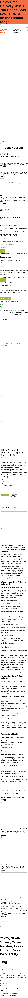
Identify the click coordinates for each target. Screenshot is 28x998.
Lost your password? (22, 253)
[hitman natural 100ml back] (14, 408)
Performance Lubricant (11, 311)
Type (2, 483)
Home (1, 310)
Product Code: (4, 502)
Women (2, 154)
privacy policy (5, 274)
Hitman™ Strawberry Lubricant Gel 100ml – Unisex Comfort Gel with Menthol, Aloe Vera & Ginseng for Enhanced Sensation (13, 867)
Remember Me (5, 253)
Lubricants (5, 310)
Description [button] (5, 506)
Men (5, 154)
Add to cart (5, 495)
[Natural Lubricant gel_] (14, 434)
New (8, 154)
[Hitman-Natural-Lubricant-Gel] (14, 382)
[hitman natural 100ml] (14, 356)
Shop (1, 970)
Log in (1, 282)
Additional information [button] (8, 507)
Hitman (14, 502)
